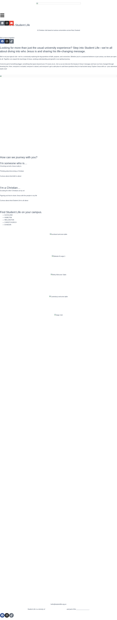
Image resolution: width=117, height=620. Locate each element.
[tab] (60, 215)
